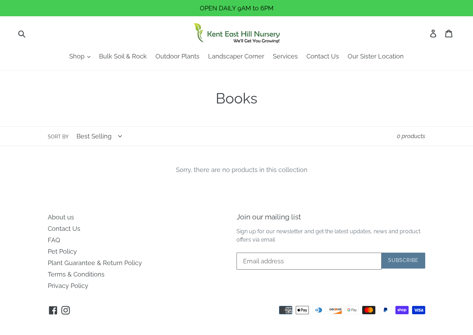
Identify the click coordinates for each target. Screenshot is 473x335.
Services (285, 56)
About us (61, 217)
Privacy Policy (68, 285)
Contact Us (322, 56)
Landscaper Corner (236, 56)
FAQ (54, 240)
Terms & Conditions (76, 274)
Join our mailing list (269, 216)
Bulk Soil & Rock (123, 56)
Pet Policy (62, 251)
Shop (77, 56)
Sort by (58, 136)
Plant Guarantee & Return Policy (95, 262)
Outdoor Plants (177, 56)
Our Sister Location (376, 56)
